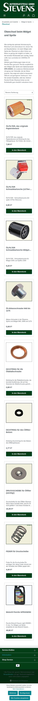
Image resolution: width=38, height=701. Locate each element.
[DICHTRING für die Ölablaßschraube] (19, 352)
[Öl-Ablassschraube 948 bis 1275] (19, 291)
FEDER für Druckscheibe (17, 551)
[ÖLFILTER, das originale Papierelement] (19, 109)
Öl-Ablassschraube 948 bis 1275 (18, 309)
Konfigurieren (25, 693)
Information (6, 655)
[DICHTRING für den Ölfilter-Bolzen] (19, 412)
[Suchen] (23, 15)
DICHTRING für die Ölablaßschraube (14, 370)
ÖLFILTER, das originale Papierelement (17, 127)
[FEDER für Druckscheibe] (19, 534)
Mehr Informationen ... (19, 689)
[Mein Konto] (28, 15)
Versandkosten (8, 674)
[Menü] (4, 15)
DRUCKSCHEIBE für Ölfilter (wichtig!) (18, 492)
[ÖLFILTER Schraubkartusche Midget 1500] (19, 230)
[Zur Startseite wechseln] (19, 7)
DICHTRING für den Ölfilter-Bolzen (18, 431)
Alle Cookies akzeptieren (20, 698)
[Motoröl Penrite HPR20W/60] (19, 595)
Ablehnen (12, 693)
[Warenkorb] (33, 15)
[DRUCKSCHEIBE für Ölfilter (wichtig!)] (19, 473)
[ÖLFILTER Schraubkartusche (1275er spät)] (19, 169)
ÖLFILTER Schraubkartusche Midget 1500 (17, 249)
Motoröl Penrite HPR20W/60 (18, 612)
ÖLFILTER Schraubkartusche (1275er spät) (18, 188)
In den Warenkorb (19, 150)
